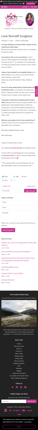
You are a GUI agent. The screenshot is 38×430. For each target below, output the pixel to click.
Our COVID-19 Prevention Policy (19, 376)
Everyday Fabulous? (8, 280)
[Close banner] (36, 3)
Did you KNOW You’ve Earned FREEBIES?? (16, 252)
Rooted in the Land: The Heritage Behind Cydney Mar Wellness (19, 298)
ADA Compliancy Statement (19, 378)
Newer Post (31, 186)
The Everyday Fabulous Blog (19, 294)
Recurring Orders (19, 346)
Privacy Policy (19, 358)
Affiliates (19, 371)
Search (19, 344)
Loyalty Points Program (19, 373)
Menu (5, 7)
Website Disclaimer (19, 363)
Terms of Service (19, 361)
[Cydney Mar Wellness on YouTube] (25, 387)
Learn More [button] (28, 422)
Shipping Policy (19, 356)
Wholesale (19, 368)
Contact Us (19, 351)
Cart (35, 7)
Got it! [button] (19, 426)
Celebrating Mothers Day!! (9, 267)
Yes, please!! (30, 3)
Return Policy (19, 353)
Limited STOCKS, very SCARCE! (12, 273)
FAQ (19, 366)
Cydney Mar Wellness (24, 407)
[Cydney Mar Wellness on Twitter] (13, 387)
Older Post (6, 186)
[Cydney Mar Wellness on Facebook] (17, 387)
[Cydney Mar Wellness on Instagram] (21, 387)
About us (19, 349)
